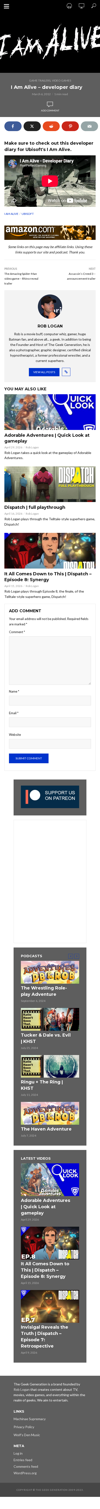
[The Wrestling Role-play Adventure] (50, 972)
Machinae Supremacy (30, 1419)
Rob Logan (32, 447)
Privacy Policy (24, 1427)
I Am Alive (11, 214)
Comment (17, 632)
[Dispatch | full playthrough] (50, 484)
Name (14, 691)
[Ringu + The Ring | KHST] (50, 1066)
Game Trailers (39, 80)
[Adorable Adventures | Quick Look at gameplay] (50, 412)
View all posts (44, 372)
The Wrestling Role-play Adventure (44, 991)
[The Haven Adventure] (50, 1113)
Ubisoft (28, 214)
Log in (18, 1453)
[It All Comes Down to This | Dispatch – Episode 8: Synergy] (50, 550)
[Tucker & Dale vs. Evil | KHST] (50, 1019)
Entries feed (23, 1460)
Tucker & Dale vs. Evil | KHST (46, 1038)
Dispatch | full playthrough (34, 507)
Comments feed (26, 1466)
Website (15, 735)
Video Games (61, 80)
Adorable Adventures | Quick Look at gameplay (47, 438)
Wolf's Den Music (27, 1435)
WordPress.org (25, 1473)
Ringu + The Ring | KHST (42, 1085)
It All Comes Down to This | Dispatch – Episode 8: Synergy (48, 576)
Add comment (50, 110)
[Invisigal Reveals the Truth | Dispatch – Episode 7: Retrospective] (50, 1306)
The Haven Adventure (46, 1129)
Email (13, 713)
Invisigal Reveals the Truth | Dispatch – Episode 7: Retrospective (44, 1337)
